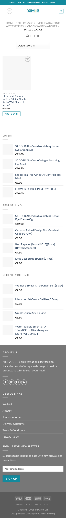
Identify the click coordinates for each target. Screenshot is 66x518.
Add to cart (11, 114)
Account (7, 410)
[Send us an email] (18, 382)
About (19, 504)
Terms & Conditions (14, 430)
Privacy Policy (11, 436)
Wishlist (7, 403)
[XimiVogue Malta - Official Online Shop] (33, 11)
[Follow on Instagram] (12, 382)
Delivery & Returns (14, 423)
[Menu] (9, 11)
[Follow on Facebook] (5, 382)
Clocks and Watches (42, 26)
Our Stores (31, 504)
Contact (45, 504)
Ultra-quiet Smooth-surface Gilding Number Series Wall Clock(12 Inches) (15, 101)
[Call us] (24, 382)
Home (10, 23)
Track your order (12, 417)
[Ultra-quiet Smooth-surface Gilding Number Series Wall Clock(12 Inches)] (17, 73)
